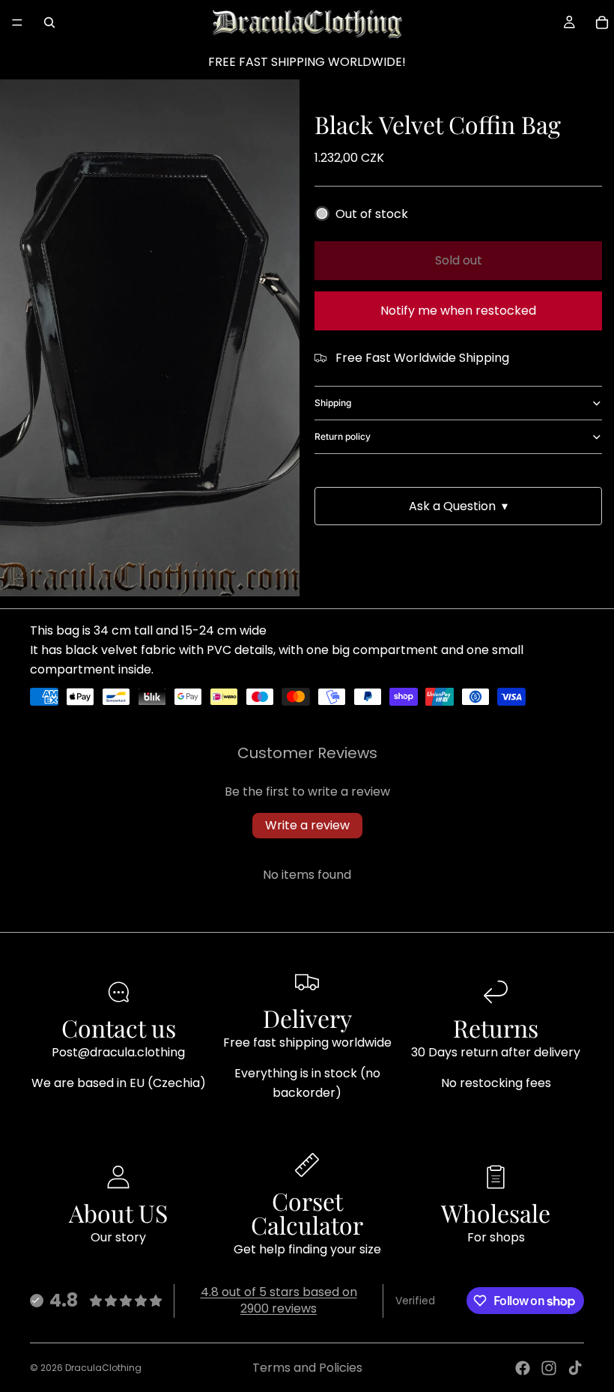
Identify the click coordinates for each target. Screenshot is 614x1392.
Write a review (307, 825)
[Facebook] (523, 1368)
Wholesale (495, 1212)
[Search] (49, 22)
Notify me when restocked (458, 310)
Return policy (342, 436)
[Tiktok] (575, 1368)
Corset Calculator (307, 1212)
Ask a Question (458, 506)
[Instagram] (549, 1368)
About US (118, 1212)
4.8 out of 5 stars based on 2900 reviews (279, 1300)
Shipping (332, 402)
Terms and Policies (307, 1367)
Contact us (118, 1027)
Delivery (307, 1018)
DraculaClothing (103, 1367)
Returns (495, 1027)
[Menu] (17, 22)
